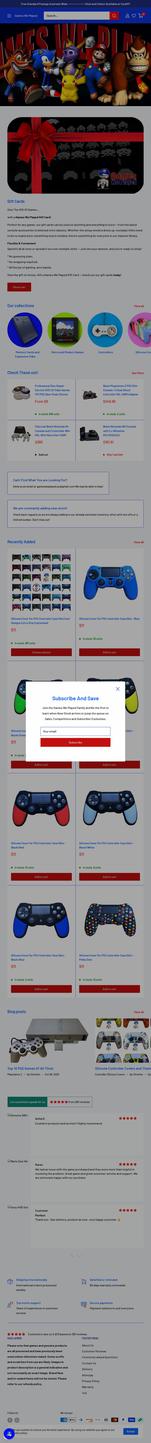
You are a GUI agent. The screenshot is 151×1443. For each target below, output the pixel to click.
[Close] (118, 688)
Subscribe (75, 742)
